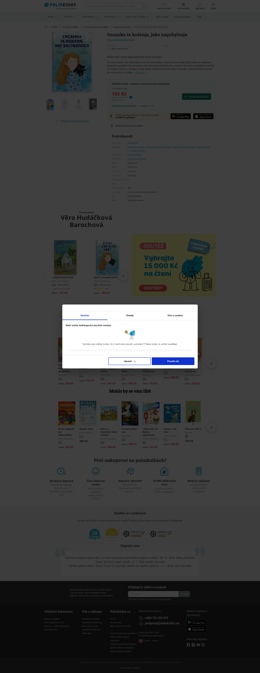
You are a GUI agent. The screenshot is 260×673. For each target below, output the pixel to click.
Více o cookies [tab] (175, 315)
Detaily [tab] (130, 315)
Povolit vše (173, 361)
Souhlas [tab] (84, 315)
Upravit (128, 361)
